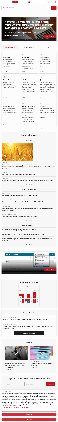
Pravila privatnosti (7, 407)
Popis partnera (24, 407)
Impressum (16, 407)
